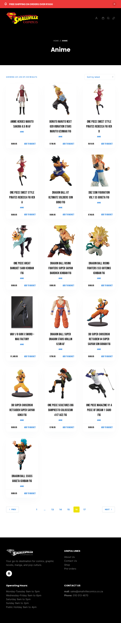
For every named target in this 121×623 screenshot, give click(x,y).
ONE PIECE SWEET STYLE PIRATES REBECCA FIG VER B (99, 126)
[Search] (108, 18)
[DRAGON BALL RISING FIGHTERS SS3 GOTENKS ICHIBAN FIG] (99, 241)
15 (68, 509)
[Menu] (113, 18)
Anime (22, 132)
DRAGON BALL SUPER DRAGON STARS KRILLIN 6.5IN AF (60, 339)
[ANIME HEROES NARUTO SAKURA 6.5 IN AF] (22, 100)
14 (60, 509)
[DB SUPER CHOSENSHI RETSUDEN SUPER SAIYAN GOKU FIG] (22, 383)
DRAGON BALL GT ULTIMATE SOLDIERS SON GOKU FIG (60, 197)
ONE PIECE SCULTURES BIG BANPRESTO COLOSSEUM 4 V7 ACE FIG (60, 410)
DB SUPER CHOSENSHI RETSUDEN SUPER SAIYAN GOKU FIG (22, 410)
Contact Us (70, 560)
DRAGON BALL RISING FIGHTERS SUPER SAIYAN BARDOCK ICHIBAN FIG (60, 268)
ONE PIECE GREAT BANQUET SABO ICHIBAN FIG (22, 268)
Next (107, 509)
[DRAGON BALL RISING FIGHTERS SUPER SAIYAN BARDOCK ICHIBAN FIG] (60, 241)
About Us (69, 556)
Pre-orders (70, 568)
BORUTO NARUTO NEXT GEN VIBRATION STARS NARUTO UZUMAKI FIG (60, 126)
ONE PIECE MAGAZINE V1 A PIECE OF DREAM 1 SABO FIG (99, 410)
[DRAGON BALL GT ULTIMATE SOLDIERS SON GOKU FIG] (60, 170)
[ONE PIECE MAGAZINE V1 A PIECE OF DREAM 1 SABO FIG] (99, 383)
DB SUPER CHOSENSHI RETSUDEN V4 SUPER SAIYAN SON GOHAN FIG (99, 339)
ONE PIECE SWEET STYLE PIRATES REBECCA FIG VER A (22, 197)
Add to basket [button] (30, 143)
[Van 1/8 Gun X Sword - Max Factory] (22, 312)
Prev (13, 509)
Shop (67, 564)
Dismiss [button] (114, 4)
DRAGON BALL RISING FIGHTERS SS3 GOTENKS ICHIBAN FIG (99, 268)
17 (84, 509)
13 (52, 509)
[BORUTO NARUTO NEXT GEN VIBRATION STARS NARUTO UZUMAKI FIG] (60, 100)
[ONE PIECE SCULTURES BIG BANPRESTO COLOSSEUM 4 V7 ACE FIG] (60, 383)
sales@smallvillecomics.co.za (86, 591)
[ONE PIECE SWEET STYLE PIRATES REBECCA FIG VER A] (22, 170)
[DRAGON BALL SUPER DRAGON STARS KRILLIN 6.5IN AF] (60, 312)
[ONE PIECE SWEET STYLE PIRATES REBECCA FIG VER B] (99, 100)
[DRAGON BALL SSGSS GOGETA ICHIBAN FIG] (22, 454)
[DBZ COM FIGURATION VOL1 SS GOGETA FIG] (99, 170)
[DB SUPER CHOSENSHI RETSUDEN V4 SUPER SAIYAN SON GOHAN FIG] (99, 312)
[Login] (96, 18)
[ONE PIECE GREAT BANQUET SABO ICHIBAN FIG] (22, 241)
